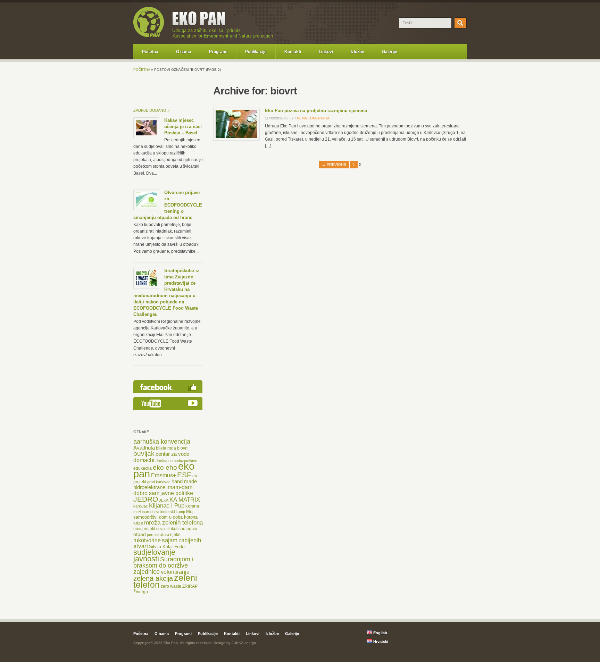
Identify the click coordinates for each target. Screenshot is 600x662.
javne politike (176, 493)
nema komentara (313, 118)
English (379, 633)
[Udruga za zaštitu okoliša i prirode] (148, 36)
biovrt (182, 448)
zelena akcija (153, 578)
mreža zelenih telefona (173, 522)
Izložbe (357, 51)
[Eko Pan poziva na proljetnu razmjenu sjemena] (236, 136)
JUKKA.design (244, 643)
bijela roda (166, 448)
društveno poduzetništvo (176, 461)
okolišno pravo (183, 529)
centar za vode (172, 454)
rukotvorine (147, 540)
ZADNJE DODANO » (151, 110)
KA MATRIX (184, 499)
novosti (162, 529)
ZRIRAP (190, 586)
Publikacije (256, 51)
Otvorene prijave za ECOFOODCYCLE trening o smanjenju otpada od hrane (167, 205)
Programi (218, 51)
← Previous (334, 164)
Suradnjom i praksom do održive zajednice (163, 565)
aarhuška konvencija (161, 441)
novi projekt (144, 528)
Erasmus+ (163, 475)
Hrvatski (380, 641)
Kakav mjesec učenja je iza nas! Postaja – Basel (183, 126)
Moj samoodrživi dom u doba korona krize (165, 517)
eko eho (165, 467)
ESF (184, 475)
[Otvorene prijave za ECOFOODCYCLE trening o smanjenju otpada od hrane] (146, 206)
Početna (150, 51)
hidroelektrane (149, 487)
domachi (144, 460)
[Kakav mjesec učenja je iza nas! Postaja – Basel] (146, 134)
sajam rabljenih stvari (167, 543)
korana (192, 506)
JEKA (163, 500)
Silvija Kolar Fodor (167, 546)
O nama (183, 51)
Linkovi (326, 51)
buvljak (144, 453)
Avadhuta (144, 448)
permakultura (158, 535)
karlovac (140, 506)
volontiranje (175, 572)
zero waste (171, 586)
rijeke (175, 534)
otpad (139, 534)
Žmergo (140, 591)
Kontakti (292, 51)
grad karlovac (158, 482)
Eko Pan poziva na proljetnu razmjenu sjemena (316, 110)
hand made (184, 481)
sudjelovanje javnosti (154, 555)
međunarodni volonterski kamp (159, 512)
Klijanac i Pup (166, 505)
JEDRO (145, 499)
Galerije (389, 51)
